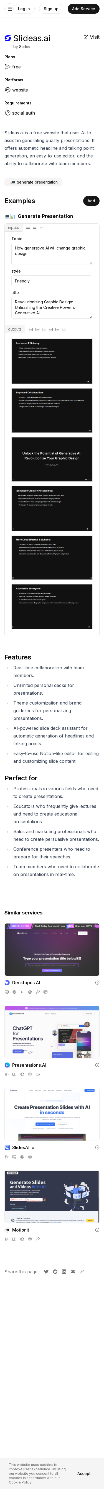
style (16, 271)
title (15, 293)
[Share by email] (72, 1271)
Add (91, 200)
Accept (84, 1473)
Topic (16, 239)
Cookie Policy (20, 1482)
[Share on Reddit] (54, 1271)
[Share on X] (46, 1271)
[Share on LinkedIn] (63, 1271)
